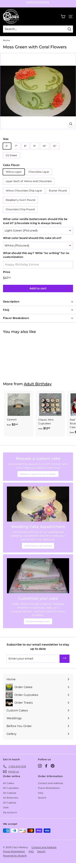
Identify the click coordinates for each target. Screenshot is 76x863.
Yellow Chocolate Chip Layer (24, 190)
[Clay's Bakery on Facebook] (46, 766)
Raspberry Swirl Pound (20, 200)
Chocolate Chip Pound (20, 209)
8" (25, 146)
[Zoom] (71, 124)
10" (44, 146)
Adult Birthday (38, 384)
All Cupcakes (11, 787)
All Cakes (8, 783)
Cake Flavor (11, 165)
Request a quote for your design (38, 474)
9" (34, 146)
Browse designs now (37, 621)
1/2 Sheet (11, 155)
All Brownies (10, 797)
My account (10, 812)
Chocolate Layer (38, 171)
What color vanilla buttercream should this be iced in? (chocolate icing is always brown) (35, 221)
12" (54, 146)
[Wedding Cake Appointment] (38, 504)
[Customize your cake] (38, 575)
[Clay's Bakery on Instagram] (40, 766)
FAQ (40, 792)
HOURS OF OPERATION (37, 2)
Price (6, 272)
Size (5, 139)
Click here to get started (38, 545)
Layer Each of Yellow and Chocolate (29, 181)
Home (6, 40)
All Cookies (9, 792)
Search (42, 797)
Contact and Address (50, 783)
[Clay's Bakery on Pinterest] (52, 766)
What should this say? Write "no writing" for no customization (36, 255)
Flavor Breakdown (49, 787)
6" (7, 146)
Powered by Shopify (15, 855)
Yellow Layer (14, 171)
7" (16, 146)
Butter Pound (58, 190)
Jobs (5, 807)
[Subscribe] (64, 659)
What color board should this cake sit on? (32, 238)
